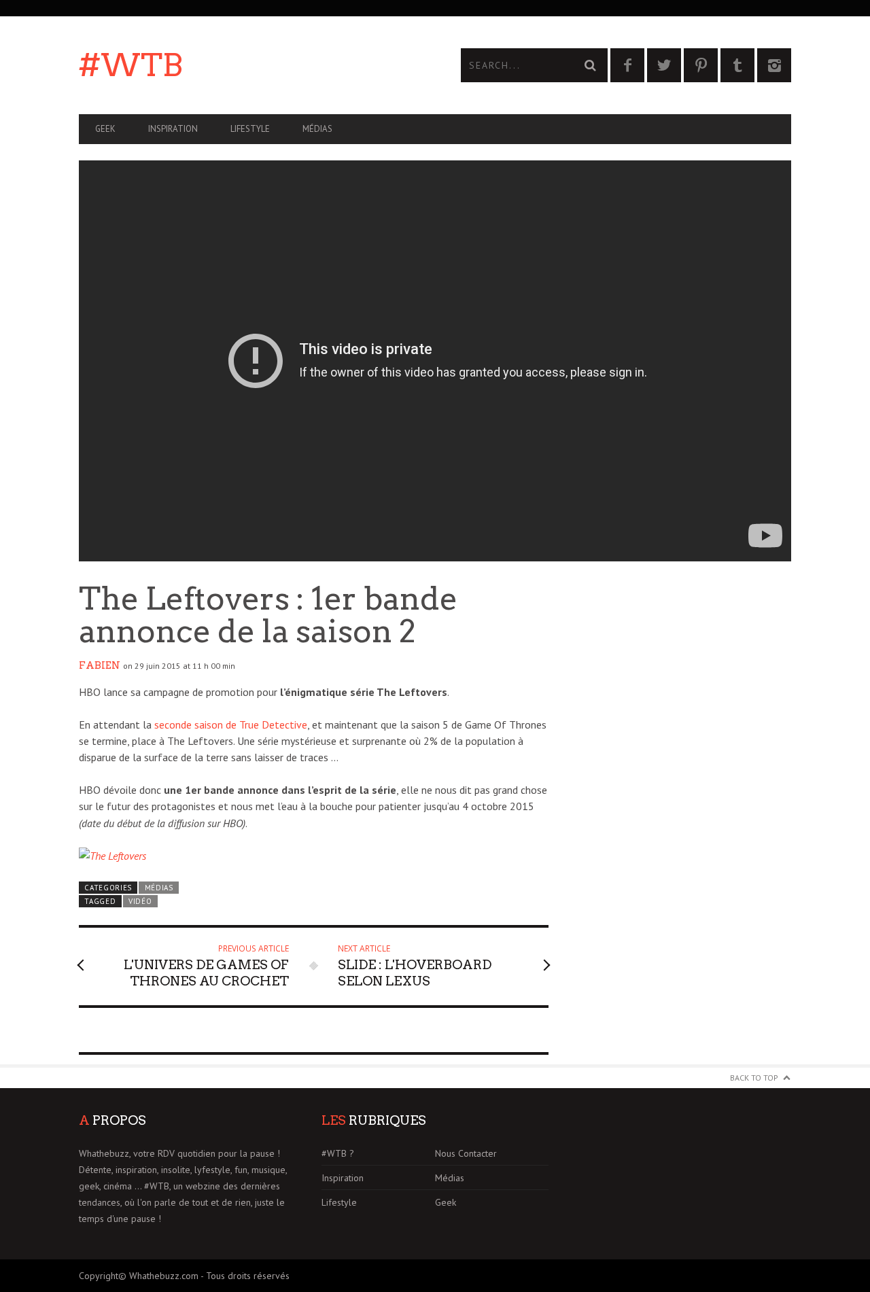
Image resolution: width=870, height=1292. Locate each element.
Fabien (99, 665)
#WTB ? (337, 1153)
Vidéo (140, 901)
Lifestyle (250, 129)
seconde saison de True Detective (230, 724)
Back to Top (754, 1077)
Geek (105, 129)
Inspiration (173, 129)
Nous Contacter (466, 1153)
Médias (317, 129)
